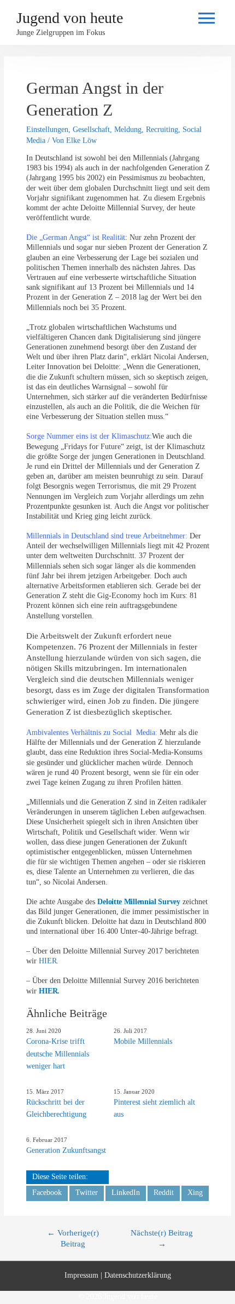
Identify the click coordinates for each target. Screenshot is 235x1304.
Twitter (86, 1192)
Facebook (47, 1192)
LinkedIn (125, 1192)
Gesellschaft (91, 129)
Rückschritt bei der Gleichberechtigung (56, 1108)
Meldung (128, 129)
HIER (47, 961)
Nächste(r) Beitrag (162, 1237)
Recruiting (162, 129)
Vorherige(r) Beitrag (73, 1237)
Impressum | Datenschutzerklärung (117, 1275)
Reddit (164, 1192)
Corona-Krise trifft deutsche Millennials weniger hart (57, 1053)
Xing (195, 1192)
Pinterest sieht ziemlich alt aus (154, 1108)
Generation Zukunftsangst (66, 1150)
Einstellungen (47, 129)
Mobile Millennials (143, 1041)
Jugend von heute (69, 17)
